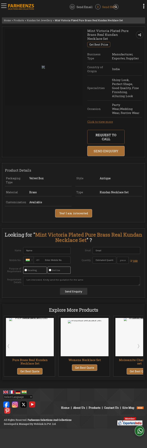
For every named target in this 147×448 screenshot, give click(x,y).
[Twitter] (23, 404)
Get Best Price (98, 44)
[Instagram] (15, 404)
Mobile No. (15, 260)
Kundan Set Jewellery (39, 20)
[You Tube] (32, 404)
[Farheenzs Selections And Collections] (21, 7)
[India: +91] (28, 260)
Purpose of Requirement (14, 270)
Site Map (128, 408)
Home (7, 20)
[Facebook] (6, 404)
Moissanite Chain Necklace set (99, 361)
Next (138, 346)
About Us (79, 408)
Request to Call (106, 137)
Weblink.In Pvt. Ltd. (45, 423)
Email (88, 250)
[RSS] (140, 408)
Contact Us (111, 408)
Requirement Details (14, 281)
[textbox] (123, 260)
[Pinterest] (7, 410)
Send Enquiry (106, 151)
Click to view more (100, 122)
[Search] (115, 6)
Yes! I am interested (73, 213)
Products (19, 20)
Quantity (86, 260)
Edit (135, 260)
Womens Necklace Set (45, 360)
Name (18, 250)
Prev (9, 346)
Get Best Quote (44, 367)
